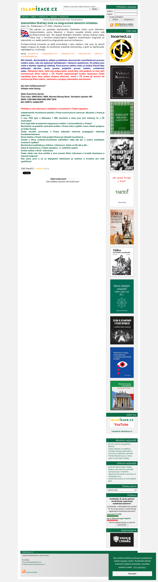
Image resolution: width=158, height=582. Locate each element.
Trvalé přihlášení (116, 17)
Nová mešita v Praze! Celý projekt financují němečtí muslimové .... (53, 137)
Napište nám (64, 17)
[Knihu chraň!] (122, 546)
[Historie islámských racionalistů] (122, 313)
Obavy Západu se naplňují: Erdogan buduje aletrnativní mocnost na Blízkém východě (120, 451)
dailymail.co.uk (67, 54)
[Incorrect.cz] (122, 62)
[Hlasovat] (112, 516)
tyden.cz (98, 54)
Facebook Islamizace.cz (122, 431)
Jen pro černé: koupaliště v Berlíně (119, 445)
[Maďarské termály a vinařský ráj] (122, 409)
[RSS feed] (111, 26)
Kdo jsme (25, 17)
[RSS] (23, 572)
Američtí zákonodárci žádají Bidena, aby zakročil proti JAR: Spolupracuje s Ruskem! (120, 469)
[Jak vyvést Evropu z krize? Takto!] (122, 206)
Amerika (66, 26)
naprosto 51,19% (114, 514)
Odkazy (33, 17)
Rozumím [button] (132, 574)
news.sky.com (84, 54)
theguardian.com (49, 54)
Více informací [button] (139, 567)
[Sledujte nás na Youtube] (122, 426)
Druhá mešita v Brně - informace (37, 150)
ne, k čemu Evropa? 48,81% (119, 518)
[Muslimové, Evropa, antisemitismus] (122, 377)
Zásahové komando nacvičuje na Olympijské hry (122, 475)
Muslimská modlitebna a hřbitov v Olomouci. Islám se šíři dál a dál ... (55, 145)
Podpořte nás (43, 17)
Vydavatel (53, 17)
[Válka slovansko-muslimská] (122, 276)
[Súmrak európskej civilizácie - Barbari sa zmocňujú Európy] (122, 243)
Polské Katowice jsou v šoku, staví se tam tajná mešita (120, 457)
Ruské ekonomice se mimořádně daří (122, 479)
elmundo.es (33, 54)
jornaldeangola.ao (29, 56)
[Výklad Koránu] (122, 98)
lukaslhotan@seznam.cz (36, 564)
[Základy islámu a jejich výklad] (122, 134)
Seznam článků (31, 572)
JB (28, 26)
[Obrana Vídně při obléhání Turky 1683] (122, 169)
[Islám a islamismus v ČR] (122, 344)
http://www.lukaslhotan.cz (31, 562)
